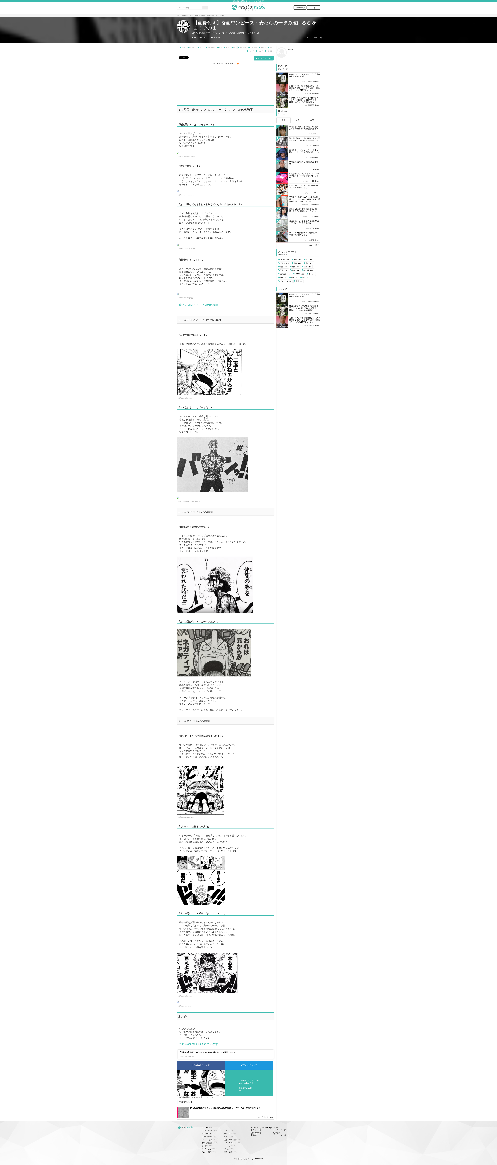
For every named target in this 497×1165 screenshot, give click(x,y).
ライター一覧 (255, 1130)
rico (306, 105)
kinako (290, 49)
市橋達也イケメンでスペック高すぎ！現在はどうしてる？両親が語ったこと (304, 151)
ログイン (313, 7)
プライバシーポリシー (282, 1135)
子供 (283, 270)
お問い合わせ (255, 1132)
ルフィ (202, 47)
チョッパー (243, 47)
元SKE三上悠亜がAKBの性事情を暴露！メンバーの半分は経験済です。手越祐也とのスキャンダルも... (304, 199)
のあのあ (304, 82)
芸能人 (284, 263)
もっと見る (314, 245)
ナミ (234, 47)
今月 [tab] (298, 120)
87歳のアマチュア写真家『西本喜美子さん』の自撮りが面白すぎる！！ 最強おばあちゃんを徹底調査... (303, 99)
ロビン (271, 47)
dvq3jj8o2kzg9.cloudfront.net (191, 501)
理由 (307, 267)
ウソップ (251, 51)
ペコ (306, 134)
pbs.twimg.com (187, 398)
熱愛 (305, 277)
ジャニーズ (285, 281)
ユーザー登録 (300, 7)
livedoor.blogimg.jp (187, 298)
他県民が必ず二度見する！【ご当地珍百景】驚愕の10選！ (304, 75)
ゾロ (220, 47)
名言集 (183, 47)
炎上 (309, 259)
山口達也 (285, 274)
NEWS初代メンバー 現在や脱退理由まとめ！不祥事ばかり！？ (304, 186)
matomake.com (189, 1056)
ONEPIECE (270, 51)
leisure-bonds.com (188, 195)
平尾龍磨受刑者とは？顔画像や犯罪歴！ (303, 162)
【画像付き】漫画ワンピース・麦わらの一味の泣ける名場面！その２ (207, 1052)
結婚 (283, 267)
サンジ (227, 47)
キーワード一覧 (279, 1130)
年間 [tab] (312, 120)
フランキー (253, 47)
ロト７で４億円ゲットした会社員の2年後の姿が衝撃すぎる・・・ (304, 233)
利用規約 (276, 1132)
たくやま (259, 1117)
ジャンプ (260, 51)
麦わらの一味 (211, 47)
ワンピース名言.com (188, 156)
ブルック (263, 47)
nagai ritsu (305, 205)
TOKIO (299, 274)
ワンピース (192, 47)
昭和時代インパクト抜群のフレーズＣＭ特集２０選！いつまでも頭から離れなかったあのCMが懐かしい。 (304, 88)
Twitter (284, 259)
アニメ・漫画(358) (314, 37)
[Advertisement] (225, 83)
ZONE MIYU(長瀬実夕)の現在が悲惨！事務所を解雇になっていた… (303, 210)
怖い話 (308, 270)
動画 (295, 267)
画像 (297, 263)
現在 (309, 263)
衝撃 (297, 259)
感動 (294, 277)
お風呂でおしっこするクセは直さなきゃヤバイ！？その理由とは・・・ (304, 221)
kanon (306, 93)
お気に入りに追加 (265, 58)
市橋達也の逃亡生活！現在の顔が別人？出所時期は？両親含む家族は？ (303, 127)
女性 (299, 281)
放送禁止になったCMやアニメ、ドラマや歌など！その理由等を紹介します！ (304, 175)
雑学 (283, 277)
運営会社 (254, 1135)
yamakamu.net (186, 1006)
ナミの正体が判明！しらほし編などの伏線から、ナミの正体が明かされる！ (225, 1107)
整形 (295, 270)
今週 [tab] (283, 120)
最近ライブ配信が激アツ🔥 (228, 63)
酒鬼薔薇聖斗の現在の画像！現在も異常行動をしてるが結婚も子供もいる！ (304, 139)
